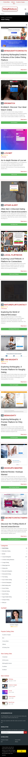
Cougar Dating (5, 562)
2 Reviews (4, 308)
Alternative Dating (6, 551)
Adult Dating (5, 548)
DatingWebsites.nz (10, 9)
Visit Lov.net (14, 174)
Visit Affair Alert (14, 224)
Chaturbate (4, 656)
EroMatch (4, 669)
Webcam (4, 602)
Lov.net (10, 690)
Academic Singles (20, 2)
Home (2, 17)
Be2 (14, 3)
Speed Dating (5, 594)
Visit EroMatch (14, 122)
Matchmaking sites (6, 585)
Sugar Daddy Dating (7, 596)
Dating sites (5, 568)
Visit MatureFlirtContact (14, 329)
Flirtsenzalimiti (12, 696)
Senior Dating (5, 588)
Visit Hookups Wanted (14, 487)
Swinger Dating (5, 599)
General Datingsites (6, 582)
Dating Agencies (6, 565)
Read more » (24, 69)
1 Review (3, 157)
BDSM (3, 553)
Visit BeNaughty (14, 437)
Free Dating (5, 576)
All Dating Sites (5, 647)
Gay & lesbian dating (7, 579)
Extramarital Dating (6, 573)
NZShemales (5, 660)
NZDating (11, 679)
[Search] (26, 14)
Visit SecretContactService (14, 539)
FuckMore (4, 666)
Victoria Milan (6, 2)
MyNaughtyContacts (7, 663)
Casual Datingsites (6, 556)
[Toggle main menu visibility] (25, 9)
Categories (8, 17)
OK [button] (21, 751)
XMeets (13, 2)
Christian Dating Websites (8, 559)
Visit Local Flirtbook (14, 274)
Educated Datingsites (7, 571)
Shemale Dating (6, 591)
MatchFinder (11, 702)
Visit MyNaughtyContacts (14, 72)
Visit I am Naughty (14, 384)
